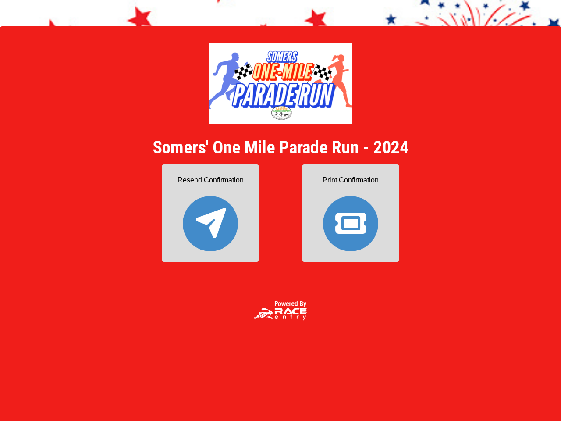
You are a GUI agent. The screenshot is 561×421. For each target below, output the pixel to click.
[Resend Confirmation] (210, 219)
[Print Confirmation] (350, 219)
